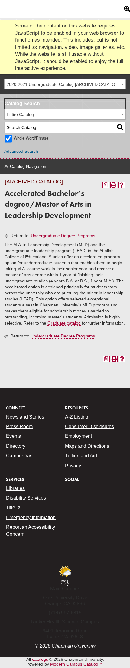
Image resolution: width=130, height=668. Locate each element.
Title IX (13, 507)
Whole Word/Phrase (31, 138)
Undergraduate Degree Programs (63, 235)
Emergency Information (31, 517)
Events (13, 436)
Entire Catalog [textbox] (20, 114)
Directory (15, 446)
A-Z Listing (76, 416)
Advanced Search (21, 151)
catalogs (40, 659)
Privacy (73, 465)
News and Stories (25, 416)
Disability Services (26, 497)
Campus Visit (20, 455)
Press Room (19, 426)
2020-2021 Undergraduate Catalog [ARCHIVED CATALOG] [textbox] (63, 84)
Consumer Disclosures (89, 426)
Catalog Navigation (28, 166)
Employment (78, 436)
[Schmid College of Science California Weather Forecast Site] (65, 577)
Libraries (15, 488)
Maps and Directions (87, 446)
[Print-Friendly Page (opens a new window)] (113, 185)
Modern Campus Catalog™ (76, 664)
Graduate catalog (64, 323)
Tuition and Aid (81, 455)
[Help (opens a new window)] (121, 185)
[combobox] (65, 84)
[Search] (120, 127)
